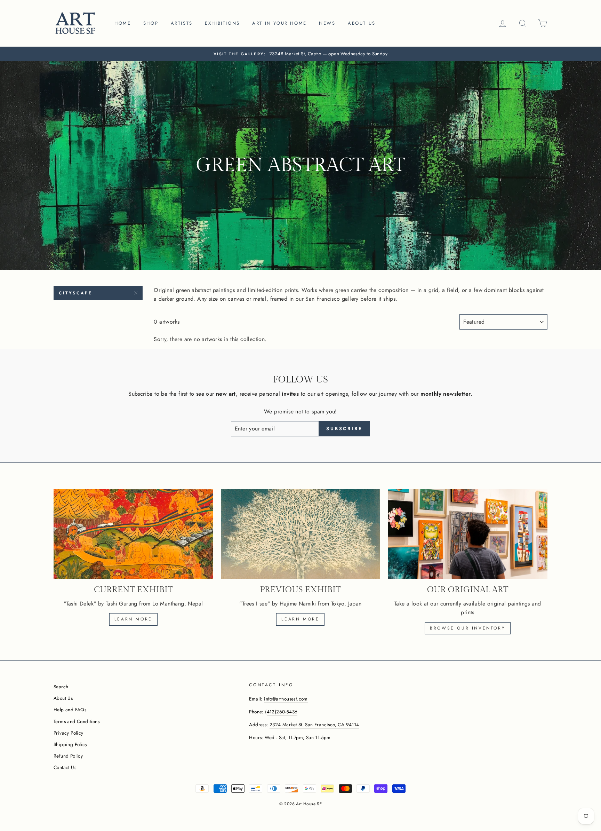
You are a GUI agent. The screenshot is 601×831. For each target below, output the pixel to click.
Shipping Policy (70, 744)
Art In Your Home (279, 23)
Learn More (300, 619)
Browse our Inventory (467, 628)
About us (362, 23)
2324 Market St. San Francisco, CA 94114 (314, 724)
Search (61, 686)
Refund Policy (68, 755)
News (327, 23)
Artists (182, 23)
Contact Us (65, 767)
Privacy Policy (68, 732)
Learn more (133, 619)
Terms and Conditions (76, 721)
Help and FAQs (70, 709)
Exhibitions (222, 23)
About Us (63, 698)
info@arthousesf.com (286, 698)
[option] (300, 54)
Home (122, 23)
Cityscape (75, 293)
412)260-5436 (282, 711)
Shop (150, 23)
